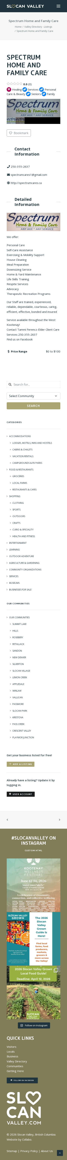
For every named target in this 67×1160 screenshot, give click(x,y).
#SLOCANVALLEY (29, 838)
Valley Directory (17, 1061)
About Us (47, 1151)
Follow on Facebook (24, 1080)
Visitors (11, 1047)
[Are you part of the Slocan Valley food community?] (33, 992)
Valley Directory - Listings (38, 26)
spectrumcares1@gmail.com (29, 175)
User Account (22, 794)
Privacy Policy (29, 1151)
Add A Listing (22, 764)
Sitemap (12, 1151)
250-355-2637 (20, 166)
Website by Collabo (19, 1139)
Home (18, 26)
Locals (11, 1051)
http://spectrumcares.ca (26, 183)
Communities (15, 1066)
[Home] (24, 1108)
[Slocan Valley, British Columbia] (25, 6)
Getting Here (15, 1071)
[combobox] (33, 384)
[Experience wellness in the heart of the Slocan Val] (33, 885)
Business (12, 1056)
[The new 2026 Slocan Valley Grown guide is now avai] (33, 939)
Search (33, 406)
